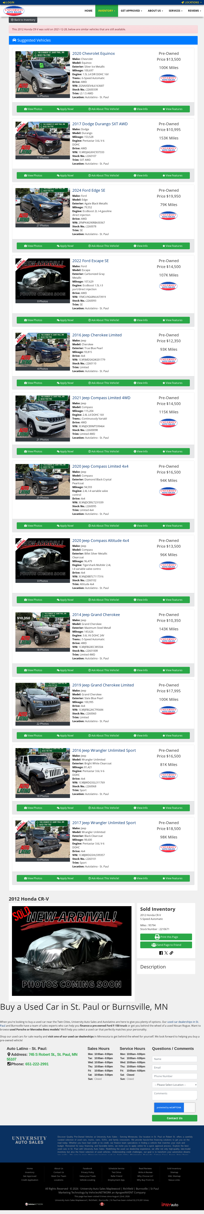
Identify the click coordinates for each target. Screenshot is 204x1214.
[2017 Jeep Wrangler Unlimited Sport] (42, 839)
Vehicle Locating (87, 1179)
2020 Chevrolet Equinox (93, 53)
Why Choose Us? (145, 1176)
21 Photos (43, 439)
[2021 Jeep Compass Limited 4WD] (42, 416)
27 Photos (43, 225)
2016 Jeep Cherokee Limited (97, 334)
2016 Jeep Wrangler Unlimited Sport (104, 750)
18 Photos (43, 650)
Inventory (106, 10)
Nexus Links (174, 1179)
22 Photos (43, 723)
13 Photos (43, 860)
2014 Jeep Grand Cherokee (96, 614)
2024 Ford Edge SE (88, 190)
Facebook (87, 1168)
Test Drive (116, 1172)
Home (88, 10)
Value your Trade (88, 1176)
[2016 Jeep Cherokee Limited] (42, 350)
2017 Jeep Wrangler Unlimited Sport (104, 822)
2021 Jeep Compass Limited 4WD (101, 397)
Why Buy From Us (145, 1179)
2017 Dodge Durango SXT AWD (100, 123)
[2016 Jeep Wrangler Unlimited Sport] (42, 771)
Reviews (194, 10)
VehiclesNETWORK (100, 1192)
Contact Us (59, 1172)
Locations (192, 2)
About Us (154, 10)
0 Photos (42, 301)
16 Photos (43, 96)
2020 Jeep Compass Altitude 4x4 (100, 540)
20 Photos (43, 497)
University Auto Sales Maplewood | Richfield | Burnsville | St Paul (119, 1188)
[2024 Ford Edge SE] (42, 206)
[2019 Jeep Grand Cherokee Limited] (42, 702)
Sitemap (174, 1172)
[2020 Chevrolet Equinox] (42, 72)
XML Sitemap (174, 1176)
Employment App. (116, 1179)
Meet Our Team (58, 1176)
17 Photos (43, 157)
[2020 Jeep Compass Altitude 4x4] (42, 558)
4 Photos (42, 368)
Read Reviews (145, 1168)
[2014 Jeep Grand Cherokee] (42, 630)
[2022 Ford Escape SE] (42, 278)
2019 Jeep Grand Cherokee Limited (103, 685)
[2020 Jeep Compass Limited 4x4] (42, 480)
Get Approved (131, 10)
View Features (174, 109)
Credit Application (29, 1179)
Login (9, 2)
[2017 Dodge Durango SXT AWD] (42, 139)
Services (175, 10)
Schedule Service (116, 1168)
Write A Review (145, 1172)
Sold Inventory (174, 1168)
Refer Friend (116, 1176)
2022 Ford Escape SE (90, 260)
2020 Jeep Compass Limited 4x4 (100, 466)
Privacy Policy (87, 1172)
